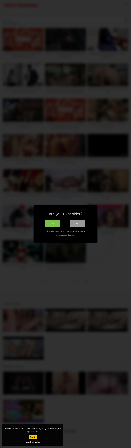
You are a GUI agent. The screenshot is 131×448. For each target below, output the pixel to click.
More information (33, 441)
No (77, 223)
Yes (52, 223)
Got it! (32, 437)
